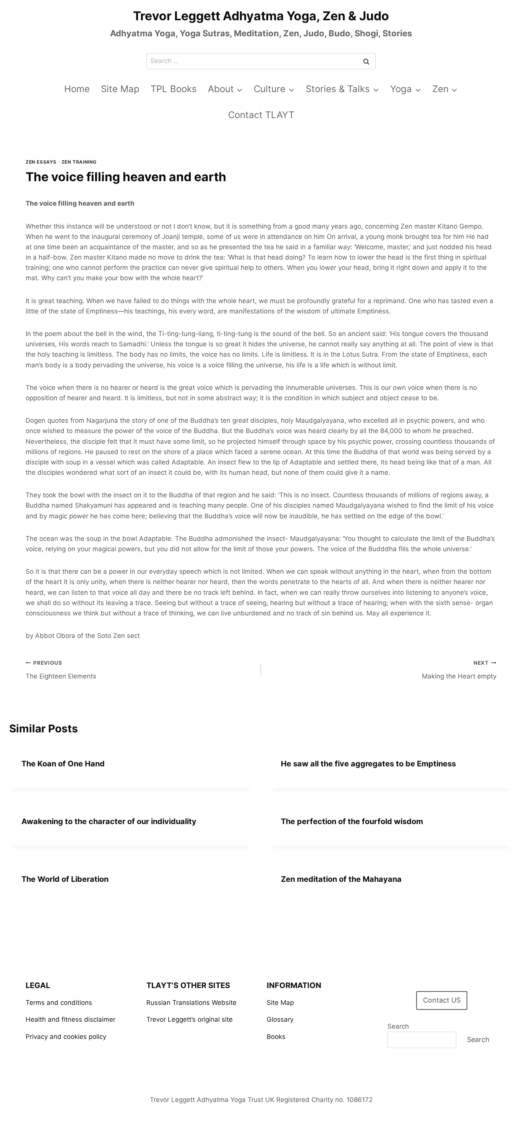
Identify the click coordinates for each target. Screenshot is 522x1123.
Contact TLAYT (261, 114)
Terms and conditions (59, 1002)
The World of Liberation (65, 879)
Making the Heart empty (459, 670)
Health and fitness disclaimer (70, 1019)
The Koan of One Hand (63, 763)
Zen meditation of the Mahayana (341, 879)
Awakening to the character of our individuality (108, 821)
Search (398, 1026)
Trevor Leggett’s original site (189, 1019)
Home (77, 88)
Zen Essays (41, 162)
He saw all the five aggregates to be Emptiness (368, 763)
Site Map (120, 88)
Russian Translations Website (191, 1002)
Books (276, 1036)
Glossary (280, 1019)
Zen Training (79, 162)
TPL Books (174, 88)
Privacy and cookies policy (66, 1036)
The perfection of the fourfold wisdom (352, 821)
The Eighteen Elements (61, 670)
